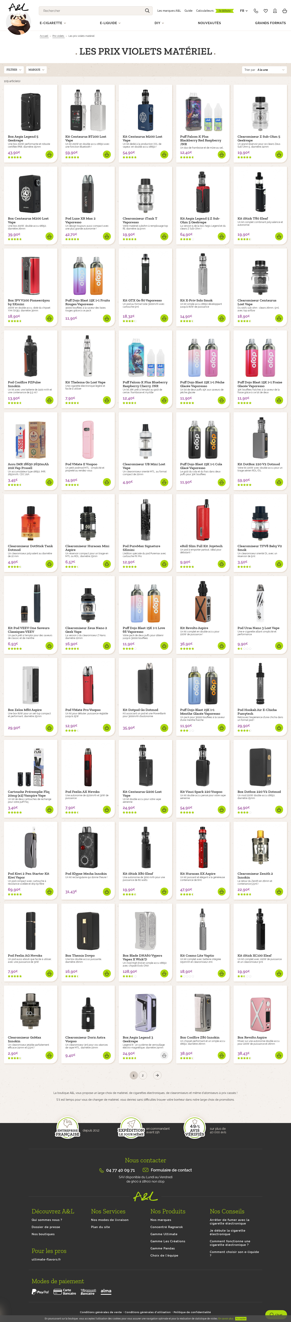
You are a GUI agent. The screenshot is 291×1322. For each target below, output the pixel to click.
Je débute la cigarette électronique (227, 1232)
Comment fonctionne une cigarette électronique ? (230, 1243)
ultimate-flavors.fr (46, 1259)
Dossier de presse (46, 1227)
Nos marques (160, 1220)
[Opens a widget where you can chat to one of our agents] (276, 1315)
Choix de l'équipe (164, 1255)
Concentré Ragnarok (166, 1227)
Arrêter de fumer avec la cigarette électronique (229, 1221)
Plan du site (100, 1227)
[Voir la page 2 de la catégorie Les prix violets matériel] (157, 1075)
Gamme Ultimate (164, 1234)
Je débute (225, 10)
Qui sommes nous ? (47, 1220)
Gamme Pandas (162, 1248)
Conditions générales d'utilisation (148, 1312)
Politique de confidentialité (192, 1312)
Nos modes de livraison (110, 1220)
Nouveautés (209, 23)
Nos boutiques (43, 1234)
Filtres (12, 69)
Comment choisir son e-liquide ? (234, 1253)
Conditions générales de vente (101, 1312)
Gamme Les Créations (167, 1241)
